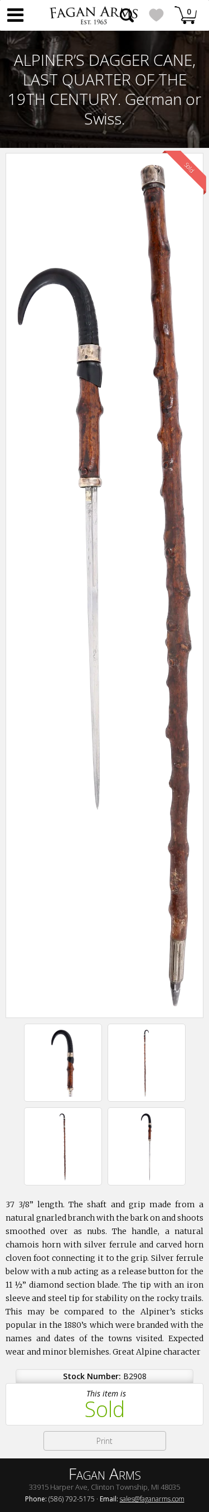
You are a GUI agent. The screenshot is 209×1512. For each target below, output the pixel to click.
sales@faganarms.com (152, 1499)
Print (104, 1441)
